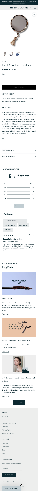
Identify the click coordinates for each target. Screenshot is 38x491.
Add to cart (19, 87)
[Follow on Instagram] (8, 481)
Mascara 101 (7, 298)
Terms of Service (7, 433)
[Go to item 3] (18, 54)
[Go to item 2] (11, 54)
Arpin (4, 61)
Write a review (19, 206)
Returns (4, 420)
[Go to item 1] (5, 54)
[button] (19, 184)
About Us (5, 443)
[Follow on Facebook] (3, 481)
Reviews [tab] (8, 214)
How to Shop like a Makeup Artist (16, 340)
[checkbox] (8, 230)
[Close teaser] (21, 485)
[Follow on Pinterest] (14, 481)
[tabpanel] (19, 236)
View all (19, 402)
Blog (3, 450)
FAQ (3, 453)
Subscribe (9, 475)
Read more (5, 314)
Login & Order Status (9, 423)
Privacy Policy (6, 430)
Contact (5, 427)
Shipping (5, 416)
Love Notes (6, 447)
